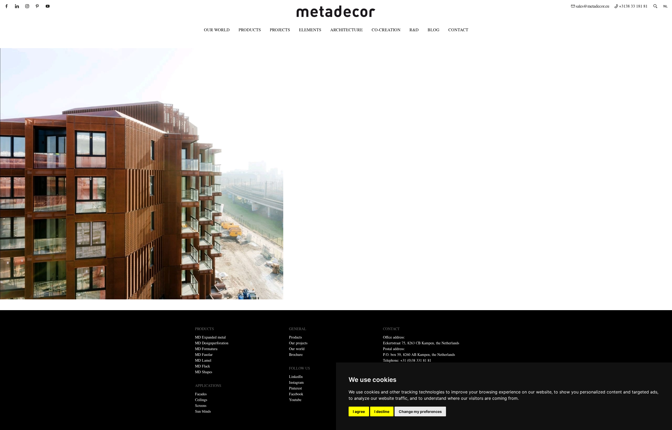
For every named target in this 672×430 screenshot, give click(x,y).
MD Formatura (206, 348)
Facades (201, 393)
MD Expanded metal (210, 337)
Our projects (298, 342)
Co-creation (386, 29)
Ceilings (201, 399)
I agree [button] (359, 411)
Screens (200, 405)
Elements (310, 29)
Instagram (296, 382)
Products (250, 29)
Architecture (346, 29)
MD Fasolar (204, 354)
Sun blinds (203, 411)
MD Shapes (203, 371)
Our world (217, 29)
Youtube (295, 399)
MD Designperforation (211, 342)
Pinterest (295, 388)
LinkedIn (296, 376)
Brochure (296, 354)
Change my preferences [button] (420, 411)
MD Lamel (203, 360)
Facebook (296, 393)
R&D (414, 29)
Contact (458, 29)
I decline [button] (381, 411)
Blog (433, 29)
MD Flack (202, 366)
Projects (280, 29)
